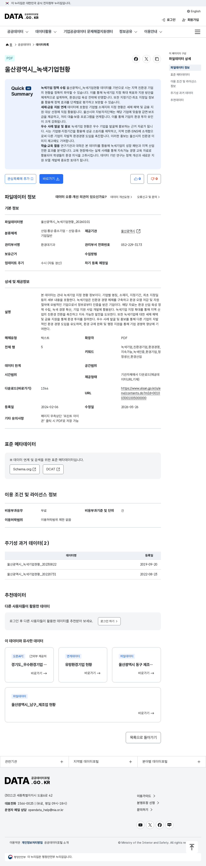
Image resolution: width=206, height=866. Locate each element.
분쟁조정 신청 (146, 803)
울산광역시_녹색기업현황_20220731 (31, 574)
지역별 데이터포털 (86, 762)
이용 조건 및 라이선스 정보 (184, 84)
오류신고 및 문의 (147, 197)
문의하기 (143, 810)
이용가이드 (144, 796)
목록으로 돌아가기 (143, 737)
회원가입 (193, 20)
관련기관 (11, 762)
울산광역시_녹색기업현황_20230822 (31, 564)
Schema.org (22, 469)
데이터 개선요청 (120, 197)
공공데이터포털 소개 (56, 842)
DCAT (50, 469)
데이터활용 (43, 31)
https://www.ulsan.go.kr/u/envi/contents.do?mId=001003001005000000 (141, 393)
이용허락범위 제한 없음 (56, 520)
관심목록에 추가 (18, 179)
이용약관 (15, 842)
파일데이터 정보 (180, 67)
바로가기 (53, 180)
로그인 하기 (107, 621)
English (195, 11)
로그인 (171, 20)
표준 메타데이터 (180, 74)
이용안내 (150, 31)
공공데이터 (15, 31)
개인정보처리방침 (32, 842)
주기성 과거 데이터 (182, 93)
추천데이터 (177, 100)
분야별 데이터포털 (155, 762)
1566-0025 (26, 803)
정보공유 (125, 31)
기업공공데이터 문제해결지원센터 (88, 31)
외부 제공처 (39, 656)
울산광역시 (128, 231)
